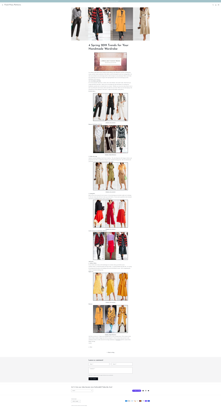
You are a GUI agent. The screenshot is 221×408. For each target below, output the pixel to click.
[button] (2, 5)
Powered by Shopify (84, 405)
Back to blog (111, 352)
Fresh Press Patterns (77, 405)
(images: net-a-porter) (110, 122)
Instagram (118, 339)
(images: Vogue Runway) (110, 154)
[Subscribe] (91, 390)
